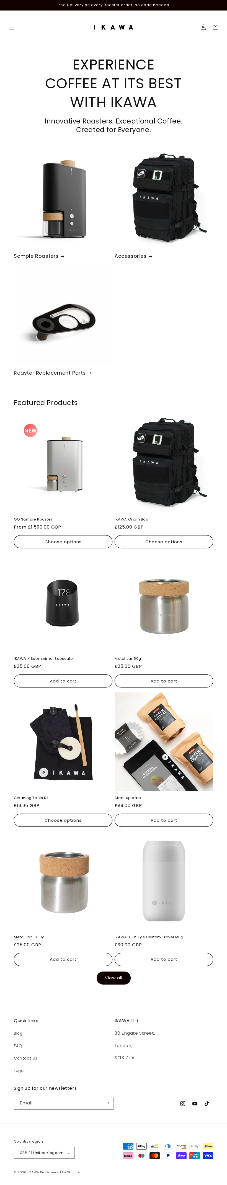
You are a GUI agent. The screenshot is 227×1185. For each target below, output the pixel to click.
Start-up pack (128, 798)
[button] (12, 27)
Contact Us (25, 1058)
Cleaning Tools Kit (31, 798)
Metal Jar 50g (128, 658)
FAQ (18, 1046)
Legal (19, 1070)
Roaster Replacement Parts (50, 373)
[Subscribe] (107, 1103)
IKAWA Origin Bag (132, 519)
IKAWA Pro (37, 1172)
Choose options (63, 542)
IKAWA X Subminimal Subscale (43, 658)
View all (113, 978)
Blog (18, 1033)
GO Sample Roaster (33, 519)
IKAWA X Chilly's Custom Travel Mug (149, 937)
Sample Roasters (36, 256)
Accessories (131, 256)
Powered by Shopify (63, 1172)
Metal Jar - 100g (29, 937)
